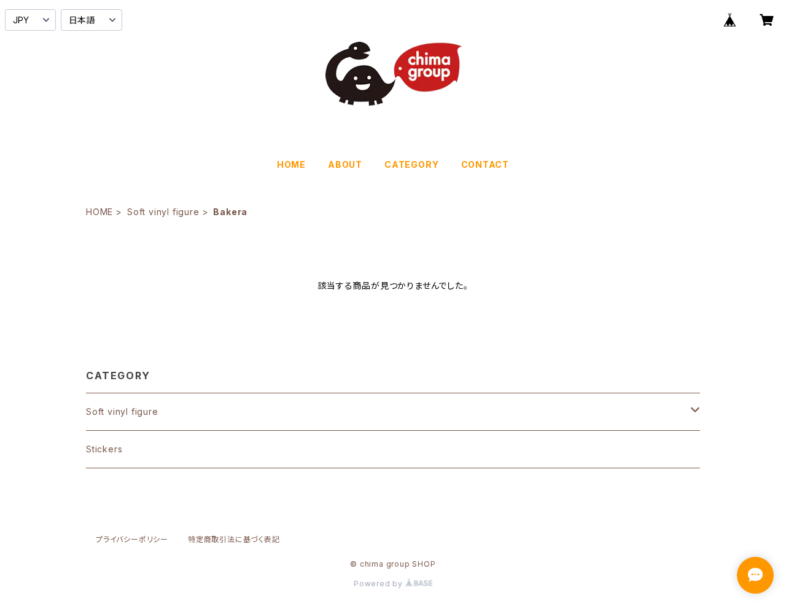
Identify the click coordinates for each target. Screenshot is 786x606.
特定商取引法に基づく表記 (234, 539)
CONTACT (485, 164)
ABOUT (345, 164)
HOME (291, 164)
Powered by (379, 583)
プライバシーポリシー (132, 539)
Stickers (104, 449)
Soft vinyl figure (163, 212)
